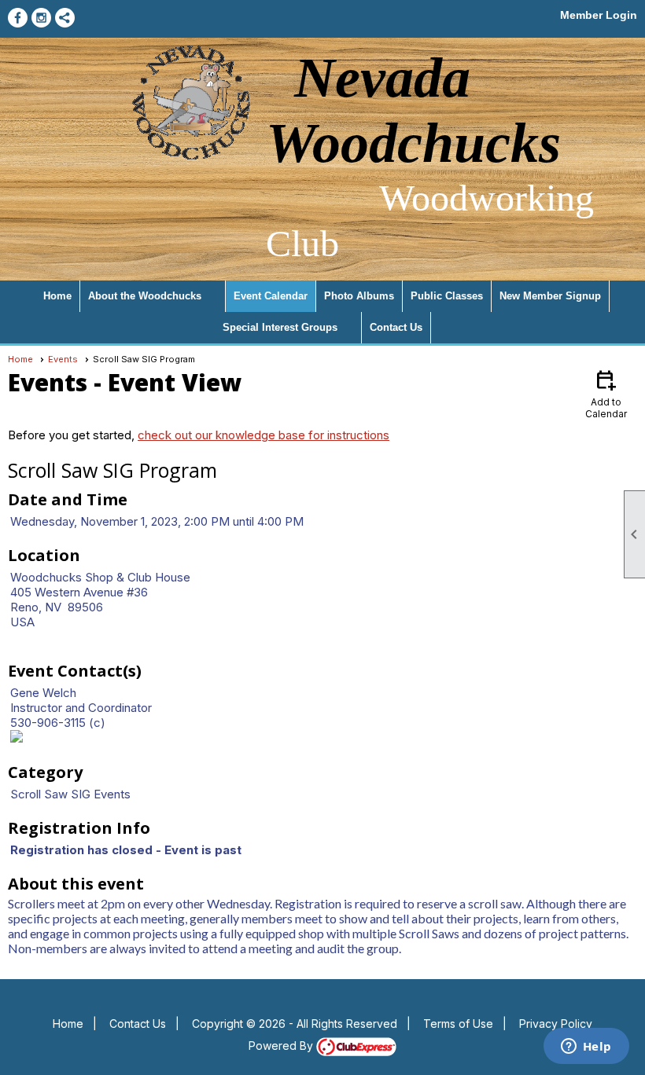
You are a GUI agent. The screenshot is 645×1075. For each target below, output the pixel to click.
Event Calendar (271, 296)
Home (57, 296)
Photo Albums (359, 296)
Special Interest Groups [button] (280, 327)
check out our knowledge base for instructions (263, 434)
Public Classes (447, 296)
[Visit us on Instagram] (41, 18)
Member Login (598, 15)
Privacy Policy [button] (555, 1023)
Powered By (282, 1045)
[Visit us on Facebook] (18, 18)
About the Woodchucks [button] (144, 296)
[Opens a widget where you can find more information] (586, 1047)
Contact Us (396, 327)
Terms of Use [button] (458, 1023)
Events (63, 359)
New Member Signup (550, 296)
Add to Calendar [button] (606, 393)
